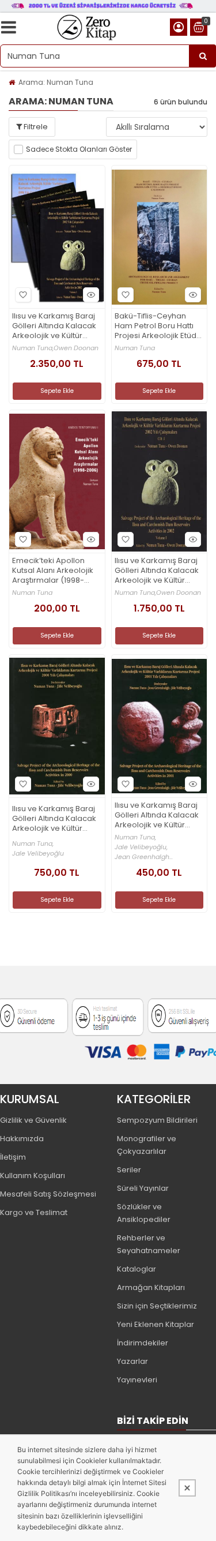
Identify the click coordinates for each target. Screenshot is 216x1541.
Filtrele (35, 126)
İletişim (13, 1157)
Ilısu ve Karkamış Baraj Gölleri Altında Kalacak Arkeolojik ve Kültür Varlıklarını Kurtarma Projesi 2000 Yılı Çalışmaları (54, 819)
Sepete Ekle (57, 391)
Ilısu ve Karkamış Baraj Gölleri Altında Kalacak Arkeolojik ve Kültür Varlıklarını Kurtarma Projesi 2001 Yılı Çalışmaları (157, 815)
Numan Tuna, (33, 348)
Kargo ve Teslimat (33, 1212)
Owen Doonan (76, 348)
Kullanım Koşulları (32, 1175)
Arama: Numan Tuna (55, 82)
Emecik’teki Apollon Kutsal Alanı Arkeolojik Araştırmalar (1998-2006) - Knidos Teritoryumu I (52, 571)
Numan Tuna (135, 348)
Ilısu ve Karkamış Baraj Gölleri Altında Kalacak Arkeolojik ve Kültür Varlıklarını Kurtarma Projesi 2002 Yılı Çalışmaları (157, 571)
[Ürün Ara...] (203, 56)
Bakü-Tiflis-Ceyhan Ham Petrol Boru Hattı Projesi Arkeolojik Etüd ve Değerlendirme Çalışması (155, 326)
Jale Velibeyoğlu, (141, 847)
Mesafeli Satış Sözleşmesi (48, 1193)
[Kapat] (187, 1488)
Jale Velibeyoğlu (38, 853)
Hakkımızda (22, 1138)
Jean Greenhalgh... (144, 857)
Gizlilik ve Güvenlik (33, 1120)
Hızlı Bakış (91, 294)
